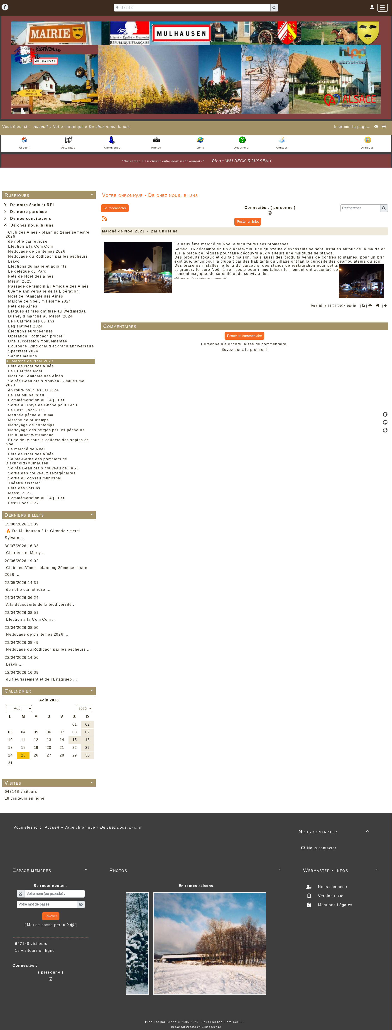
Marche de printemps (28, 420)
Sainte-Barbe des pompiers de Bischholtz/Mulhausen (36, 461)
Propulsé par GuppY (161, 1022)
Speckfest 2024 (23, 351)
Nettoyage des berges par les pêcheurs (46, 430)
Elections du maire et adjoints (37, 266)
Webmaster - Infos (340, 870)
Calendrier (49, 691)
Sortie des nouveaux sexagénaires (42, 473)
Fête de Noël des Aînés (31, 366)
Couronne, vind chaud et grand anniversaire (51, 346)
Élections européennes (30, 331)
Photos (195, 870)
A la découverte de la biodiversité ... (41, 604)
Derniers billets (49, 515)
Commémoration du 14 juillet (36, 400)
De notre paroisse (27, 212)
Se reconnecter (114, 208)
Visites (49, 783)
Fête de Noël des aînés (31, 276)
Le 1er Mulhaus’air (26, 395)
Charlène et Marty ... (26, 553)
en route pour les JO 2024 (33, 390)
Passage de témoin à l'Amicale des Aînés (48, 286)
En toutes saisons (196, 886)
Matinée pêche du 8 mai (31, 415)
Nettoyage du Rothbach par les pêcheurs (48, 256)
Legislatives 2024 (25, 326)
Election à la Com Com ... (31, 619)
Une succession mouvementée (37, 341)
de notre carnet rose (27, 241)
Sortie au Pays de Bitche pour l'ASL (43, 405)
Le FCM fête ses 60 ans (31, 321)
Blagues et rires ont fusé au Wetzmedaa (47, 311)
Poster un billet (248, 221)
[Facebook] (5, 7)
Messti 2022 (20, 493)
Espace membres (50, 870)
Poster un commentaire (244, 336)
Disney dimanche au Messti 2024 (40, 316)
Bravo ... (14, 664)
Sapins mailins (22, 356)
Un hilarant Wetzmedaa (31, 435)
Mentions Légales (335, 905)
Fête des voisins (24, 488)
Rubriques (49, 195)
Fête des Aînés (22, 306)
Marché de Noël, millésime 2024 (39, 301)
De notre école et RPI (31, 205)
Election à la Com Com (30, 246)
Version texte (330, 896)
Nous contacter (334, 832)
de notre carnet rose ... (28, 589)
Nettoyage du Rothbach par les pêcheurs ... (48, 649)
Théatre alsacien (24, 483)
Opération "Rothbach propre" (36, 336)
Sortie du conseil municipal (34, 478)
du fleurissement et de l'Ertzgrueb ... (41, 679)
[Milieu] (385, 422)
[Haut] (385, 414)
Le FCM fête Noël (25, 371)
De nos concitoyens (29, 218)
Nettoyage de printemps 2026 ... (37, 634)
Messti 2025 (20, 281)
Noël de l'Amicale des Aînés (35, 296)
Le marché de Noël (26, 449)
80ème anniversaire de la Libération (43, 291)
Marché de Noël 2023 (32, 361)
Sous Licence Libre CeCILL (223, 1022)
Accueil (40, 127)
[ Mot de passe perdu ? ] (50, 925)
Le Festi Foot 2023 (26, 410)
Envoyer (50, 916)
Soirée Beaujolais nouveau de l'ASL (43, 468)
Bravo (14, 261)
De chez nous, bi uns (31, 225)
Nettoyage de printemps (31, 425)
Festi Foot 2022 (23, 503)
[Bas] (385, 430)
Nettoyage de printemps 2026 (36, 251)
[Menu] (382, 8)
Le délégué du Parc (27, 271)
